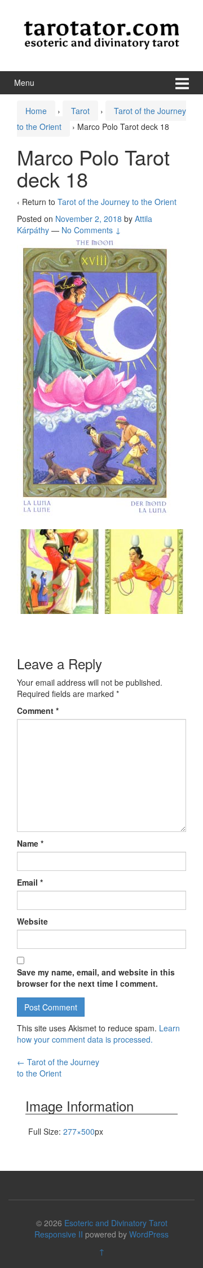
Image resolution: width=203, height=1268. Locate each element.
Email (30, 882)
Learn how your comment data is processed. (98, 1033)
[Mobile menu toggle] (182, 82)
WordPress (149, 1234)
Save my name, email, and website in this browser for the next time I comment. (96, 977)
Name (30, 843)
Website (32, 921)
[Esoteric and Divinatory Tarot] (101, 34)
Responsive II (58, 1234)
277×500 (79, 1131)
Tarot (80, 110)
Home (36, 110)
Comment (38, 710)
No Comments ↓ (91, 230)
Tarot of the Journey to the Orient (117, 201)
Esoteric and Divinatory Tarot (115, 1222)
